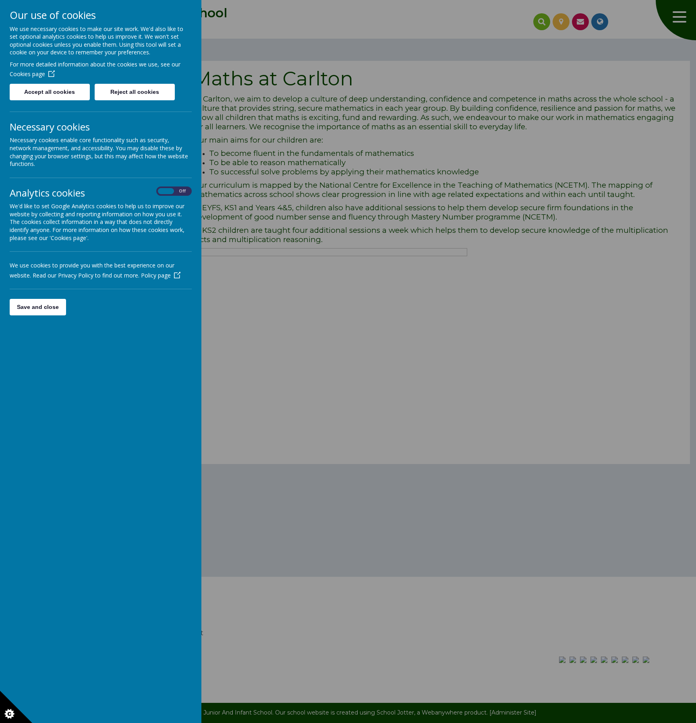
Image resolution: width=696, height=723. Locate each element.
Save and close (38, 307)
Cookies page (27, 74)
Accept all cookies (49, 92)
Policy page (156, 275)
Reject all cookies (134, 92)
